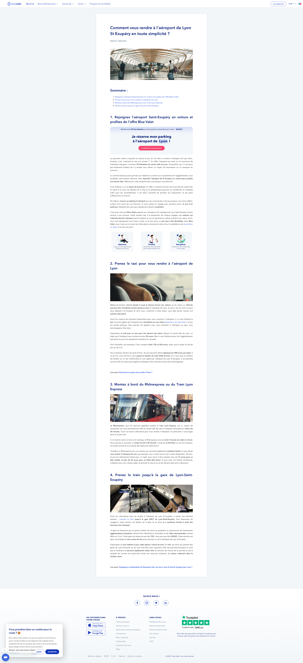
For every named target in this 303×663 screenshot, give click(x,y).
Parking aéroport (123, 622)
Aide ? (291, 4)
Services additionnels (158, 630)
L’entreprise (121, 633)
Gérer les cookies (134, 656)
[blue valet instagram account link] (146, 603)
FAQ (151, 641)
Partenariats (121, 641)
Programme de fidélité (100, 4)
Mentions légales (95, 656)
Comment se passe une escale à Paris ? (135, 372)
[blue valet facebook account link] (137, 603)
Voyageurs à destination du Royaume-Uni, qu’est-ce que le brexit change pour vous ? (155, 567)
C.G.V (113, 656)
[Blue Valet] (14, 4)
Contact (152, 637)
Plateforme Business (157, 622)
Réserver (30, 4)
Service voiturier (122, 626)
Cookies (121, 656)
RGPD (106, 656)
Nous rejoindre (122, 637)
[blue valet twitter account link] (156, 603)
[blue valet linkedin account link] (165, 603)
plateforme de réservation (176, 322)
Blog (118, 649)
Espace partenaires (157, 626)
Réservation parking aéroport (128, 630)
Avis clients (154, 633)
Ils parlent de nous (123, 645)
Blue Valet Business (47, 4)
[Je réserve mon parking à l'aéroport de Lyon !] (151, 128)
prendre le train (127, 519)
